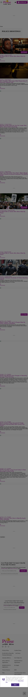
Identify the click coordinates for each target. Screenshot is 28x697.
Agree (15, 684)
